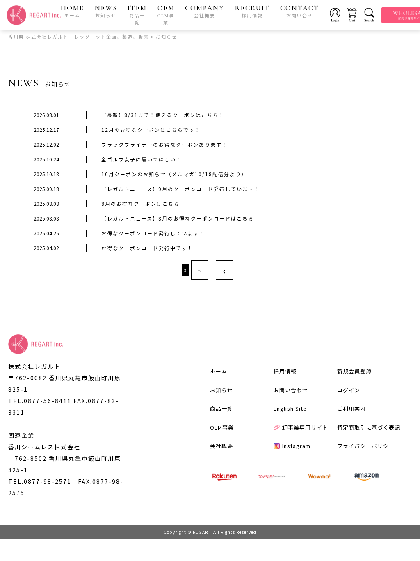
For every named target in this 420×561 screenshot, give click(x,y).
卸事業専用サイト (305, 427)
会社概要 (221, 446)
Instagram (296, 446)
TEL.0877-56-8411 (39, 401)
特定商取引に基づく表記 (368, 427)
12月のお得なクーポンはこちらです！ (151, 129)
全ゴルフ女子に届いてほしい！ (141, 159)
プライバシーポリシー (366, 446)
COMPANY (204, 11)
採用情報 (285, 371)
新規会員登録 (354, 371)
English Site (290, 408)
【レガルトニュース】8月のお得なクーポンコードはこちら (177, 218)
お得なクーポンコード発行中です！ (147, 247)
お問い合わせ (291, 390)
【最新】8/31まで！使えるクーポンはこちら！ (162, 114)
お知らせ (221, 390)
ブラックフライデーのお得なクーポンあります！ (164, 144)
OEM (166, 14)
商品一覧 (221, 408)
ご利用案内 (351, 408)
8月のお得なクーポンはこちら (140, 203)
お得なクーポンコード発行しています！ (153, 233)
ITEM (137, 14)
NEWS (106, 11)
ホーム (218, 371)
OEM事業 (222, 427)
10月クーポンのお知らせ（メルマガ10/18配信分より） (174, 173)
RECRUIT (252, 11)
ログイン (348, 390)
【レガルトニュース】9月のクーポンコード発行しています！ (180, 188)
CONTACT (299, 11)
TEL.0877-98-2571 (39, 481)
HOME (72, 11)
